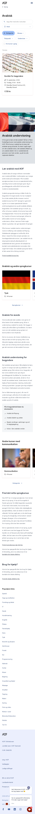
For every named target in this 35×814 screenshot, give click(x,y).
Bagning (4, 677)
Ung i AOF (5, 760)
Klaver (4, 672)
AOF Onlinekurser (8, 741)
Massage (5, 685)
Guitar (4, 668)
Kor (3, 655)
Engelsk (4, 620)
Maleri (4, 698)
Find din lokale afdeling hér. (11, 579)
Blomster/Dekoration (9, 716)
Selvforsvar (5, 646)
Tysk (3, 637)
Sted (8, 27)
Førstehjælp (6, 629)
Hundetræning (7, 615)
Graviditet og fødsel (8, 681)
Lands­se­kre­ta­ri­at (7, 782)
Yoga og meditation (8, 598)
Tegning (4, 694)
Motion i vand (6, 712)
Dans (3, 633)
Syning (4, 703)
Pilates (4, 624)
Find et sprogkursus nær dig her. (12, 545)
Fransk (4, 650)
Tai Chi (4, 725)
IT (2, 607)
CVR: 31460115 (7, 750)
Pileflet (4, 720)
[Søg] (4, 22)
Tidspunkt (7, 38)
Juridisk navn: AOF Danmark (11, 746)
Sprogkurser (16, 305)
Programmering (7, 659)
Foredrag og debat (8, 602)
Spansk (4, 594)
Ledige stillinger (7, 768)
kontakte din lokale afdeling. (11, 554)
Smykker (5, 690)
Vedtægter (5, 764)
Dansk (4, 611)
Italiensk (4, 664)
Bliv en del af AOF (8, 778)
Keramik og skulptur (8, 642)
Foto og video (6, 707)
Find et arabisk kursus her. (10, 256)
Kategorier (16, 483)
